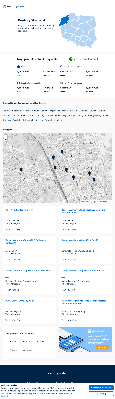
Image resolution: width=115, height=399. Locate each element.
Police (105, 115)
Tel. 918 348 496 (69, 290)
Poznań (13, 341)
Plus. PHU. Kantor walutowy (19, 210)
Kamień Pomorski (11, 115)
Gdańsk (13, 350)
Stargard (7, 120)
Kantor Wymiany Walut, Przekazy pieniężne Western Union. (83, 211)
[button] (21, 169)
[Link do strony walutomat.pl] (85, 339)
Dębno (53, 111)
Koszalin (50, 115)
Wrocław (27, 341)
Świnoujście (28, 120)
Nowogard (82, 115)
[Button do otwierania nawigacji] (110, 6)
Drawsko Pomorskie (67, 111)
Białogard (16, 111)
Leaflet (87, 201)
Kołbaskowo (27, 115)
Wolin (59, 120)
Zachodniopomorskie (27, 103)
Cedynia (27, 111)
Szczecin (39, 120)
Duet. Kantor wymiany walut (19, 300)
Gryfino (101, 111)
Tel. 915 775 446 (69, 229)
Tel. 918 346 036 (69, 259)
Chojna (35, 111)
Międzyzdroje (68, 115)
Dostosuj (101, 393)
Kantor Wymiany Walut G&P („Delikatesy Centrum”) (25, 241)
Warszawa (28, 350)
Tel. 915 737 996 (12, 229)
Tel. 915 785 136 (12, 259)
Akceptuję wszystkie (101, 387)
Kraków (40, 341)
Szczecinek (50, 120)
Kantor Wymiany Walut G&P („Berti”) (79, 240)
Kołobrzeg (39, 115)
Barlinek (7, 111)
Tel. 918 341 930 (12, 320)
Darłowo (45, 111)
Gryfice (93, 111)
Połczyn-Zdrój (94, 115)
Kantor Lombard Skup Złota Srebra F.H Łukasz (28, 270)
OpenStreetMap (100, 201)
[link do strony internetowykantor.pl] (83, 59)
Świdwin (17, 120)
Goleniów (83, 111)
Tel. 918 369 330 (69, 320)
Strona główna (9, 103)
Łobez (58, 115)
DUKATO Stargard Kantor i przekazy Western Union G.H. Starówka (83, 302)
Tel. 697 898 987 (12, 290)
